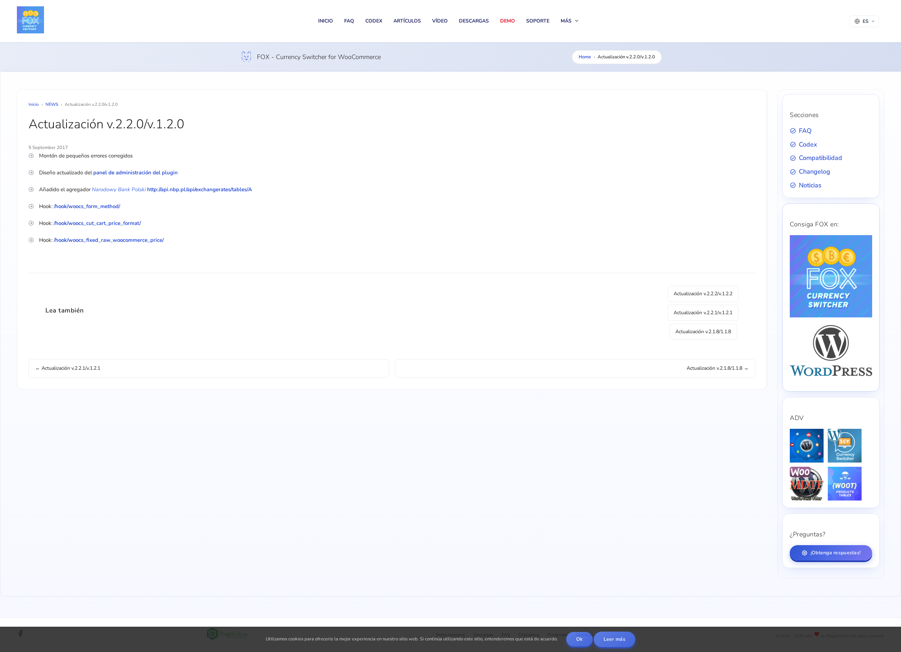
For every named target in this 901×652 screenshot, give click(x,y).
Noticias (810, 185)
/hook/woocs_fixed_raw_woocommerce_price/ (109, 240)
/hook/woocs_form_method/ (87, 206)
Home (585, 57)
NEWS (51, 104)
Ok (579, 639)
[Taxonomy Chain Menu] (807, 446)
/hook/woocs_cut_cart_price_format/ (97, 223)
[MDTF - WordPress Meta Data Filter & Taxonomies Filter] (807, 484)
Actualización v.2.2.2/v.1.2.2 (703, 293)
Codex (808, 144)
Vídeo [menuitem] (440, 21)
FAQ (805, 131)
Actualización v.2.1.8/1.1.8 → (718, 368)
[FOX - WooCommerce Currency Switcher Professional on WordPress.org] (831, 375)
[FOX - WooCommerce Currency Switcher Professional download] (831, 316)
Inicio (34, 104)
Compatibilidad (820, 158)
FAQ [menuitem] (349, 21)
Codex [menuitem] (373, 21)
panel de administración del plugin (135, 172)
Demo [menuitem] (507, 21)
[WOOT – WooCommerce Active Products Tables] (845, 484)
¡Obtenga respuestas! (836, 552)
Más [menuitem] (567, 21)
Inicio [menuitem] (325, 21)
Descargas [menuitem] (474, 21)
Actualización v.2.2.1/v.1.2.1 (703, 312)
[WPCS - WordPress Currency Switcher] (845, 446)
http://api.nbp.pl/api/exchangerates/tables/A (199, 189)
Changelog (814, 171)
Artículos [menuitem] (407, 21)
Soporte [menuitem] (537, 21)
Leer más (614, 639)
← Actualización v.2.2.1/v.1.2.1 (67, 368)
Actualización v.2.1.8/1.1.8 (703, 331)
